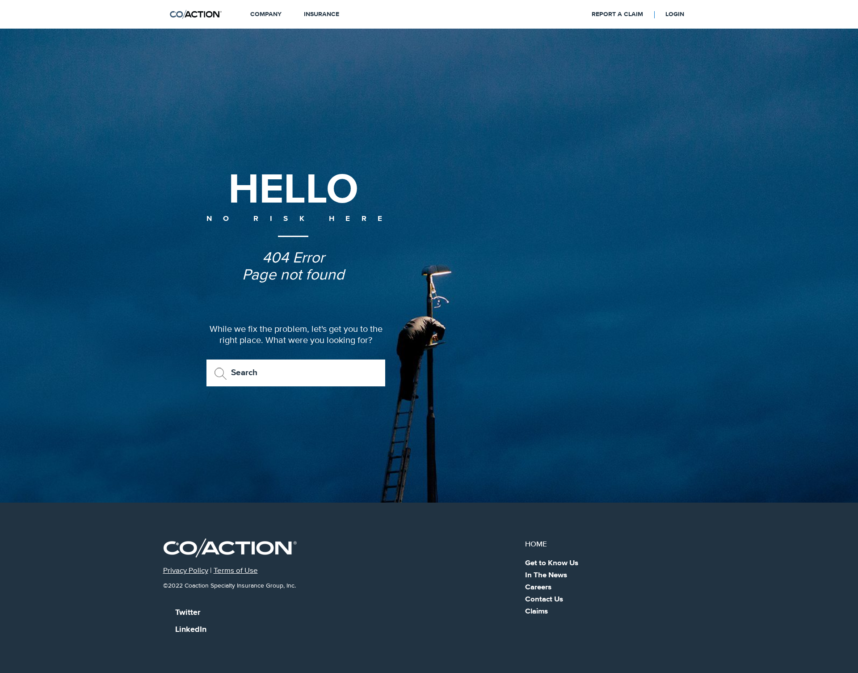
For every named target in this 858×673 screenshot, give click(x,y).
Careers (538, 587)
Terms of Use (236, 570)
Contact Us (544, 599)
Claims (536, 611)
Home (536, 544)
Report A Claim (617, 14)
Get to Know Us (551, 563)
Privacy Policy (185, 570)
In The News (546, 575)
